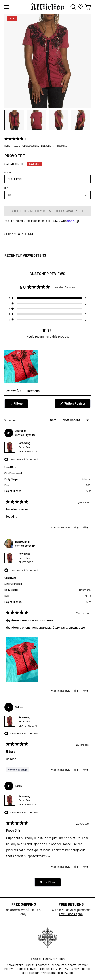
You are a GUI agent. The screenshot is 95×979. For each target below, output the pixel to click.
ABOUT (30, 965)
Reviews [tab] (12, 392)
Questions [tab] (33, 392)
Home (7, 145)
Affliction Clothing (52, 959)
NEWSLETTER (15, 965)
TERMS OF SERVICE (26, 968)
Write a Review (77, 404)
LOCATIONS (42, 965)
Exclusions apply (71, 914)
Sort (53, 420)
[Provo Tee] (14, 120)
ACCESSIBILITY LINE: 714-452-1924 (60, 968)
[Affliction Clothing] (47, 6)
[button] (73, 7)
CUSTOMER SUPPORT (64, 965)
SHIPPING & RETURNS (19, 234)
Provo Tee (28, 449)
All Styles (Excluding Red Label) (32, 145)
